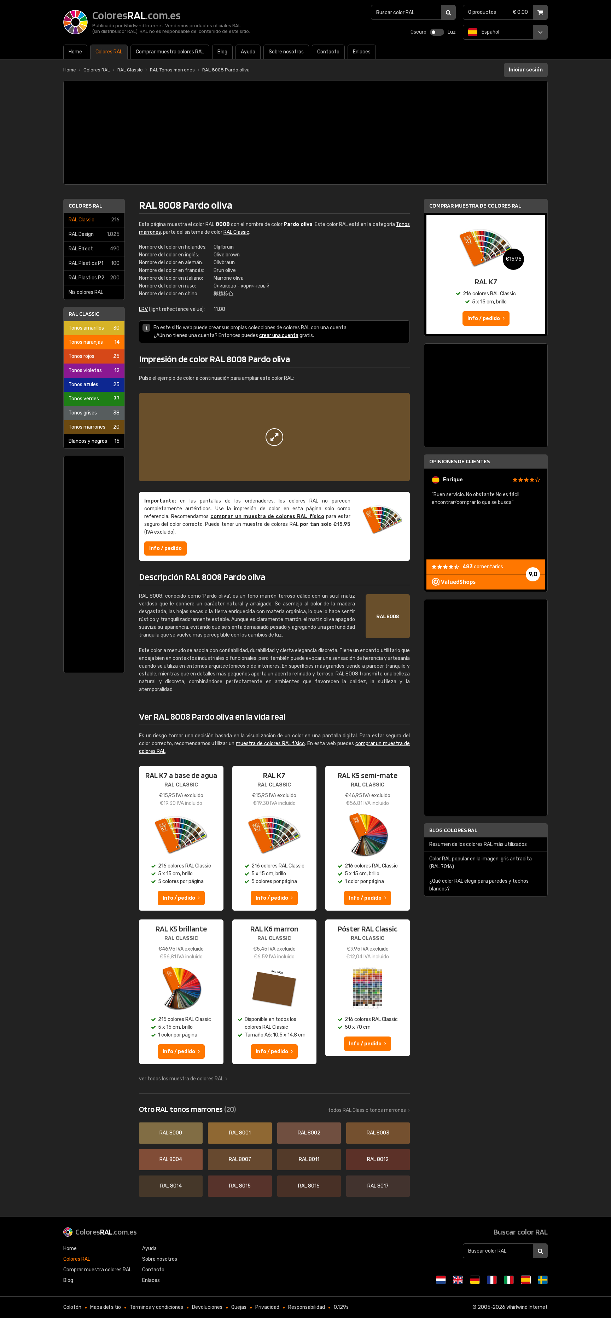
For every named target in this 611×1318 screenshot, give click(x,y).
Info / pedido (165, 548)
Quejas (238, 1307)
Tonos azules (94, 385)
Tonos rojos (94, 356)
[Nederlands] (441, 1280)
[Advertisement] (305, 132)
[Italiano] (509, 1280)
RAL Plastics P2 (94, 278)
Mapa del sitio (105, 1307)
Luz (452, 32)
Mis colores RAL (86, 292)
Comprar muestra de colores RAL (475, 205)
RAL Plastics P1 (94, 263)
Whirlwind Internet (527, 1307)
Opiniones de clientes (459, 461)
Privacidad (267, 1307)
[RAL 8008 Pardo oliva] (274, 437)
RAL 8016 (309, 1186)
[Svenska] (543, 1280)
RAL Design (94, 234)
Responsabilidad (306, 1307)
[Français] (492, 1280)
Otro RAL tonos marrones (187, 1109)
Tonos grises (94, 413)
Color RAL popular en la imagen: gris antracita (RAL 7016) (480, 863)
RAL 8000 (170, 1133)
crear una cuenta (278, 335)
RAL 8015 (240, 1186)
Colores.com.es (106, 1231)
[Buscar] (448, 12)
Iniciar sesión (526, 70)
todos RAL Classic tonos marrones (367, 1110)
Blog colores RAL (453, 830)
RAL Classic (94, 220)
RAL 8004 (170, 1159)
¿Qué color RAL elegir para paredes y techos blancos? (479, 885)
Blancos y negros (94, 441)
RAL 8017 (378, 1186)
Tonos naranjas (94, 342)
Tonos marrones (94, 427)
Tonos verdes (94, 399)
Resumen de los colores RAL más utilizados (478, 844)
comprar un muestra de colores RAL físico (267, 516)
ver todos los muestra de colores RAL (181, 1079)
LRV (143, 309)
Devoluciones (207, 1307)
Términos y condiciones (156, 1307)
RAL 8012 (378, 1159)
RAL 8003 (378, 1133)
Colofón (72, 1307)
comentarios (482, 567)
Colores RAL (85, 205)
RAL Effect (94, 249)
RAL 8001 (240, 1133)
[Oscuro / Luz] (437, 32)
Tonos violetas (94, 370)
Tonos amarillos (94, 328)
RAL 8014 (171, 1186)
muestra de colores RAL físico (270, 744)
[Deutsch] (475, 1280)
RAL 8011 (309, 1159)
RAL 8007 (240, 1159)
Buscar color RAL (521, 1231)
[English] (458, 1280)
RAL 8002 (309, 1133)
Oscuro (418, 32)
